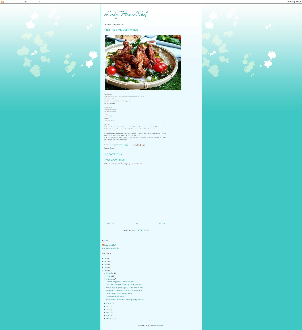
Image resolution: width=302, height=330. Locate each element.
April (108, 315)
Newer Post (110, 223)
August (109, 303)
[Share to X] (139, 145)
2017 (106, 270)
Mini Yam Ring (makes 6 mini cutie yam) (120, 282)
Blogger (160, 325)
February (109, 318)
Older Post (161, 223)
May (108, 312)
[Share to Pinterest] (143, 145)
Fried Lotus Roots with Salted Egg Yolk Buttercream (123, 285)
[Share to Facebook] (141, 145)
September (110, 279)
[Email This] (134, 145)
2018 (106, 267)
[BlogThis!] (137, 145)
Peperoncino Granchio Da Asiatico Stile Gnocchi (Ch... (124, 291)
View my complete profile (110, 248)
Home (136, 223)
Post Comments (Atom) (140, 230)
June (108, 309)
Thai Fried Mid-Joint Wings (115, 297)
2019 (106, 264)
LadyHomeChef (125, 14)
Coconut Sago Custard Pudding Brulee (119, 293)
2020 (106, 261)
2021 (106, 258)
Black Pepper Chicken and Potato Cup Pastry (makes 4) (125, 300)
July (108, 306)
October (109, 276)
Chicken (112, 148)
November (110, 273)
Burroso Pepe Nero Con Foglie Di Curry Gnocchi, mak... (125, 288)
